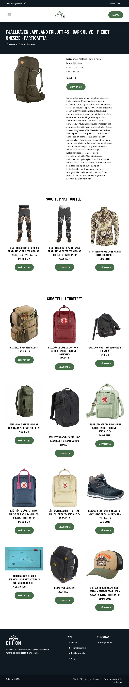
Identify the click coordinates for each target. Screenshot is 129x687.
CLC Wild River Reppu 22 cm (24, 347)
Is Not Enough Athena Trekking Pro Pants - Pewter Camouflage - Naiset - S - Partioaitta (64, 251)
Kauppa (115, 15)
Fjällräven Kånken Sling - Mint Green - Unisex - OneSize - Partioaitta (104, 428)
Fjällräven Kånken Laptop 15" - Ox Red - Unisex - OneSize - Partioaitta (64, 351)
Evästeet (97, 679)
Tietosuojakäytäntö (112, 679)
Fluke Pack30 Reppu (64, 587)
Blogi (73, 658)
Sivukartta (117, 682)
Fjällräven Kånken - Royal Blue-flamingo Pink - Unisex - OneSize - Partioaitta (24, 514)
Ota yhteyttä (85, 679)
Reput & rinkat (28, 44)
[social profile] (25, 3)
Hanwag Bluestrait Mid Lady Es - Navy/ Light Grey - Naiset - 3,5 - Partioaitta (104, 514)
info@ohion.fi (115, 3)
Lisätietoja (76, 87)
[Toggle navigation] (9, 14)
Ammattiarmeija (78, 648)
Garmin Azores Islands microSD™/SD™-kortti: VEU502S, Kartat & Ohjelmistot (24, 579)
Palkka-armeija (78, 653)
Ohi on (74, 642)
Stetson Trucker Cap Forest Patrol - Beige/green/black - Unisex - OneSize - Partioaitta (104, 591)
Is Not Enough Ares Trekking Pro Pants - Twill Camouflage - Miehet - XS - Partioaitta (24, 251)
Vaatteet (13, 44)
